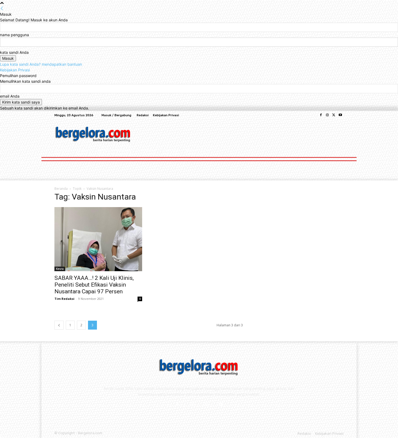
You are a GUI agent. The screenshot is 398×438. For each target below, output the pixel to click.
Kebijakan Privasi (15, 70)
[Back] (2, 8)
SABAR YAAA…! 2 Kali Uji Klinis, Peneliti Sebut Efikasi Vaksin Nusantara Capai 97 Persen (94, 285)
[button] (337, 154)
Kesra (60, 269)
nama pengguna (14, 34)
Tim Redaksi (64, 299)
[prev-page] (59, 325)
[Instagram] (327, 115)
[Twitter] (334, 115)
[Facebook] (321, 115)
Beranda (61, 188)
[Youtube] (340, 115)
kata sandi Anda (14, 52)
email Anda (9, 96)
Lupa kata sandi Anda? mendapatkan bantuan (41, 64)
